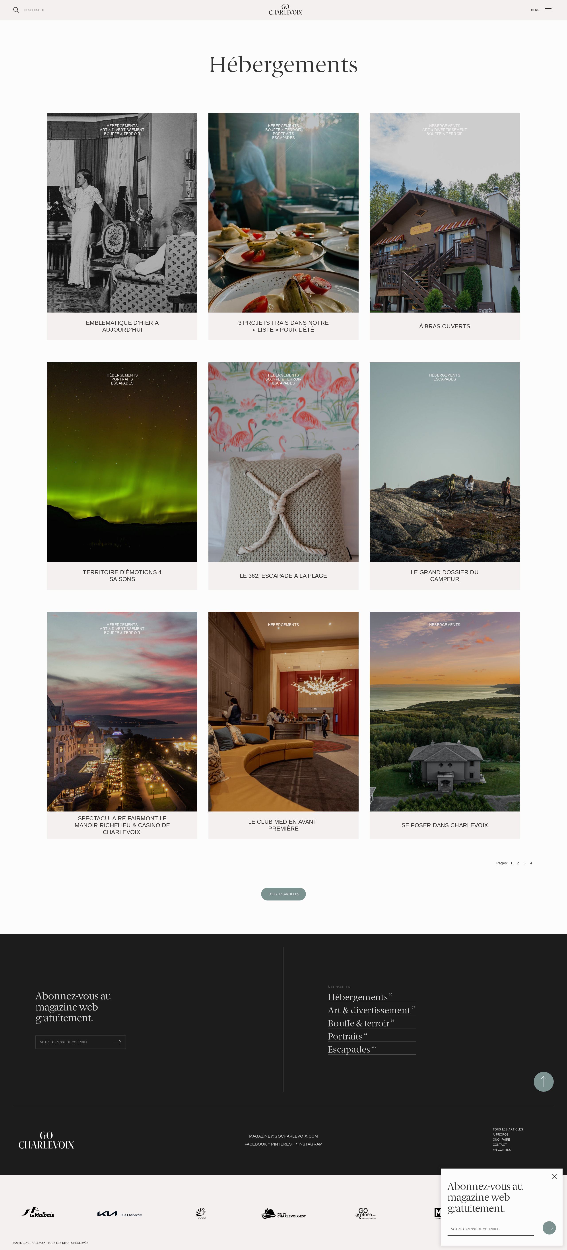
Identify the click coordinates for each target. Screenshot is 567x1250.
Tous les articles (283, 894)
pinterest (282, 1144)
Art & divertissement (369, 1011)
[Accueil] (285, 13)
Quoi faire (501, 1139)
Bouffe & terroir (359, 1024)
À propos (501, 1134)
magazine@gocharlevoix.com (283, 1136)
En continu (502, 1149)
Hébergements (358, 998)
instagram (311, 1144)
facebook (256, 1144)
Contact (500, 1144)
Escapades (349, 1050)
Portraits (345, 1037)
